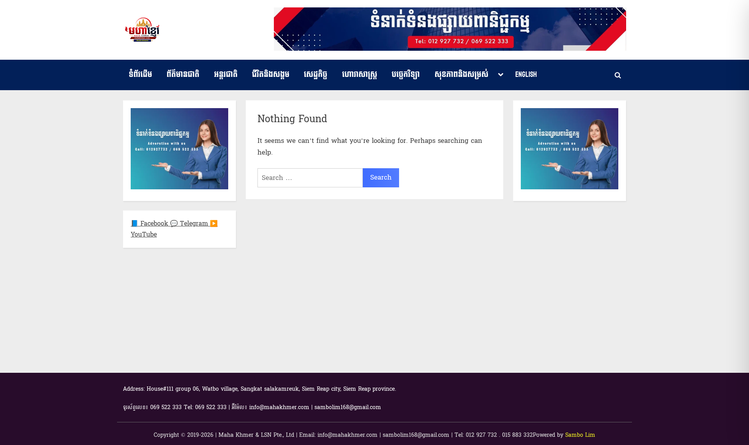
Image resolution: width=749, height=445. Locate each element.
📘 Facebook (150, 223)
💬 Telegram (190, 223)
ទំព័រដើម (140, 74)
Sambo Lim (580, 435)
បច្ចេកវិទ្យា (406, 74)
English (526, 74)
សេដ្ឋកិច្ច (315, 74)
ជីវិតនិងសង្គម (270, 74)
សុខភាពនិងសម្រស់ (461, 74)
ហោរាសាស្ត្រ (359, 74)
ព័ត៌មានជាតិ (183, 74)
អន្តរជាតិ (226, 74)
